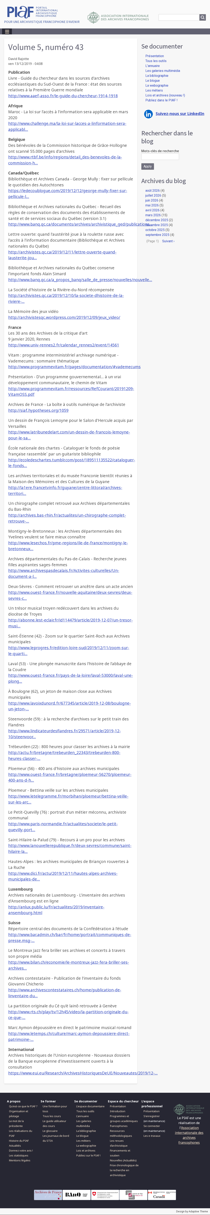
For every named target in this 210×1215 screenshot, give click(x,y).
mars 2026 (153, 215)
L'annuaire (152, 66)
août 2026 (152, 190)
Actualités (15, 1145)
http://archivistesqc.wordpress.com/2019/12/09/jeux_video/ (64, 317)
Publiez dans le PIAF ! (161, 100)
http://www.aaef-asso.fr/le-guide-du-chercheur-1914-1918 (63, 96)
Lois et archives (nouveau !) (165, 95)
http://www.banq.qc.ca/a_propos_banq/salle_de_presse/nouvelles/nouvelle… (80, 279)
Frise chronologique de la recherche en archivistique (124, 1170)
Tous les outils (156, 61)
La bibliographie (156, 76)
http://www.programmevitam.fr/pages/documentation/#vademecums (74, 366)
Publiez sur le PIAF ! (88, 1155)
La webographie (156, 85)
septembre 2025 (157, 235)
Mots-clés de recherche (160, 151)
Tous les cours (52, 1116)
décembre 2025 (156, 220)
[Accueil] (34, 11)
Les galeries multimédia (162, 71)
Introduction (117, 1111)
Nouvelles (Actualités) (123, 1160)
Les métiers (154, 90)
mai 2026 (152, 205)
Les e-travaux (152, 1136)
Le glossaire (50, 1131)
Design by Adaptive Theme (192, 1211)
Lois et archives (85, 1150)
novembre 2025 (156, 225)
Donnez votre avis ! (21, 1150)
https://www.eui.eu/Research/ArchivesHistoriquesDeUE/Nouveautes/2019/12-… (83, 1073)
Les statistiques (18, 1155)
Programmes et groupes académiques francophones (124, 1121)
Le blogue (152, 81)
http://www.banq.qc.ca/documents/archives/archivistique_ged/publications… (80, 224)
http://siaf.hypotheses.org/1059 (38, 410)
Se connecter (152, 1126)
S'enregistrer (152, 1116)
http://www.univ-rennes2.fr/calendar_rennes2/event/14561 (63, 345)
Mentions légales (19, 1160)
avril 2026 (152, 210)
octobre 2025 (155, 230)
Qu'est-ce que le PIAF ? (23, 1106)
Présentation (154, 56)
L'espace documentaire (90, 1106)
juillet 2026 (153, 195)
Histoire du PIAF (19, 1141)
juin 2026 (151, 200)
